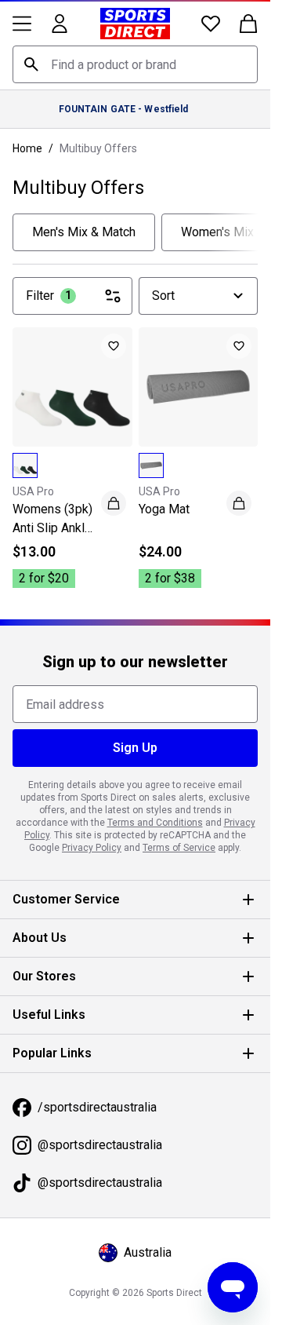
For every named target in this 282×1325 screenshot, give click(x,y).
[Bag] (248, 23)
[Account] (59, 23)
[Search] (31, 64)
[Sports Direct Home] (135, 23)
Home (27, 148)
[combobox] (135, 64)
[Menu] (22, 23)
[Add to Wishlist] (113, 346)
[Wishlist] (211, 23)
